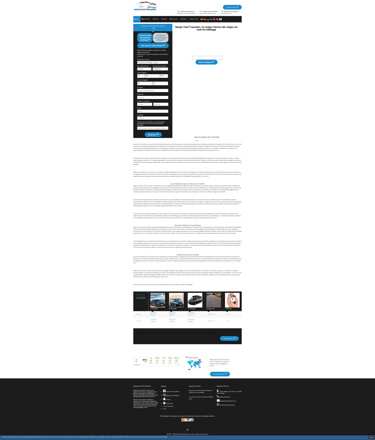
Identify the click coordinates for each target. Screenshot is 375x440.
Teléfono (140, 115)
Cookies (191, 434)
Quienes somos (194, 19)
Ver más (170, 436)
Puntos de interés (168, 406)
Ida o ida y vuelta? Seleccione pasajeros (152, 66)
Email (139, 108)
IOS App (168, 399)
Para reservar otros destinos (152, 45)
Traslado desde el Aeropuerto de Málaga (145, 37)
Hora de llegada (142, 80)
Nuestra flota (146, 19)
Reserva (184, 19)
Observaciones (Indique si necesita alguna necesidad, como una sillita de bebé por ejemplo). (151, 123)
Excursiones (174, 19)
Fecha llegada (141, 73)
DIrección (140, 94)
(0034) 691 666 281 (224, 397)
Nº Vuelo (140, 87)
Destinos (164, 19)
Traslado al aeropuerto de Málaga (160, 37)
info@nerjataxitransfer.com (228, 401)
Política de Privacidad (201, 434)
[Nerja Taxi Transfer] (145, 10)
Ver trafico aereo (219, 374)
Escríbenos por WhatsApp (227, 405)
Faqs (164, 409)
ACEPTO (371, 437)
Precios (156, 19)
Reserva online (228, 338)
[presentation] (152, 27)
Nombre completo (143, 101)
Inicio (137, 19)
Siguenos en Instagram (172, 395)
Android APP (169, 403)
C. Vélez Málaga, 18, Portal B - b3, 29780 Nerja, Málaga (229, 392)
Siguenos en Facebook (172, 391)
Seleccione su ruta (143, 59)
